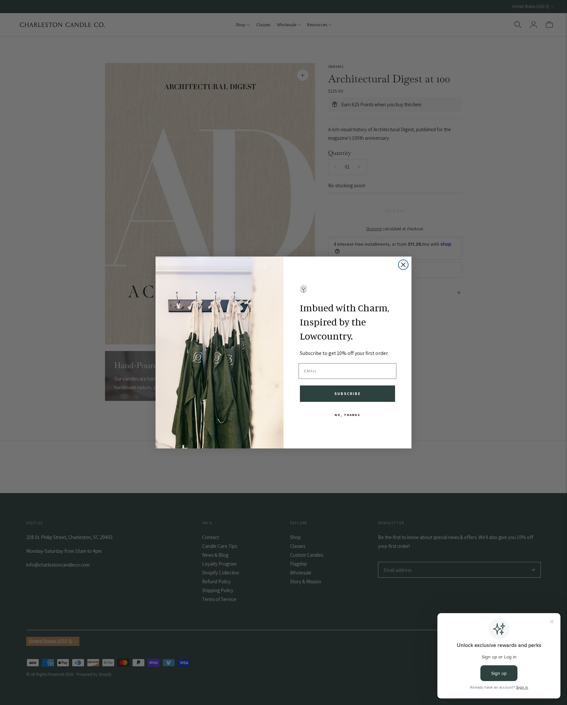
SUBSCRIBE (347, 393)
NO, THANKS (347, 415)
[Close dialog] (403, 265)
